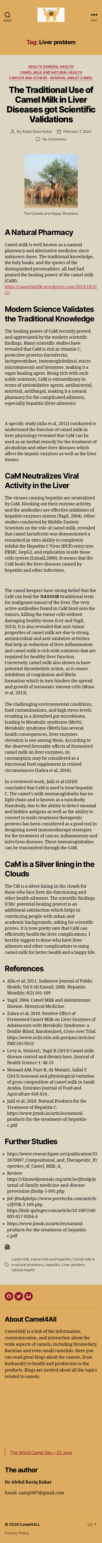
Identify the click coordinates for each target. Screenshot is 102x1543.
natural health (23, 1270)
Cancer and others (28, 78)
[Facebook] (9, 1296)
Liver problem (73, 1264)
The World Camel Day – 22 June (41, 1452)
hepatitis (53, 1264)
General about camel (71, 78)
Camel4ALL (29, 1524)
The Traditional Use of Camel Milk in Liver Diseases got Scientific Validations (51, 104)
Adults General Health (51, 66)
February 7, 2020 (77, 131)
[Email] (28, 1296)
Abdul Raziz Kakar (37, 131)
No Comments (54, 139)
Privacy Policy (17, 1533)
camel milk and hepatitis (51, 1259)
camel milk (20, 1259)
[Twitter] (18, 1296)
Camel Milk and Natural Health (51, 72)
